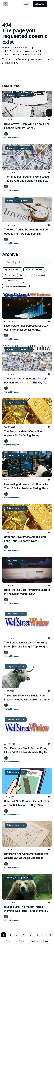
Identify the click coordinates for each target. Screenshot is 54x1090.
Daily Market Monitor (13, 280)
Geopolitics (9, 275)
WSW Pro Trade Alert (34, 269)
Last (45, 941)
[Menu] (50, 3)
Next (32, 941)
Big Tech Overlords (12, 269)
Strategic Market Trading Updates (33, 275)
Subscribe (40, 4)
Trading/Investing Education (16, 286)
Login (26, 4)
